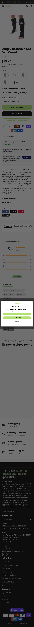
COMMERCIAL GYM (17, 317)
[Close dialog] (32, 302)
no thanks (17, 321)
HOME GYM (17, 314)
